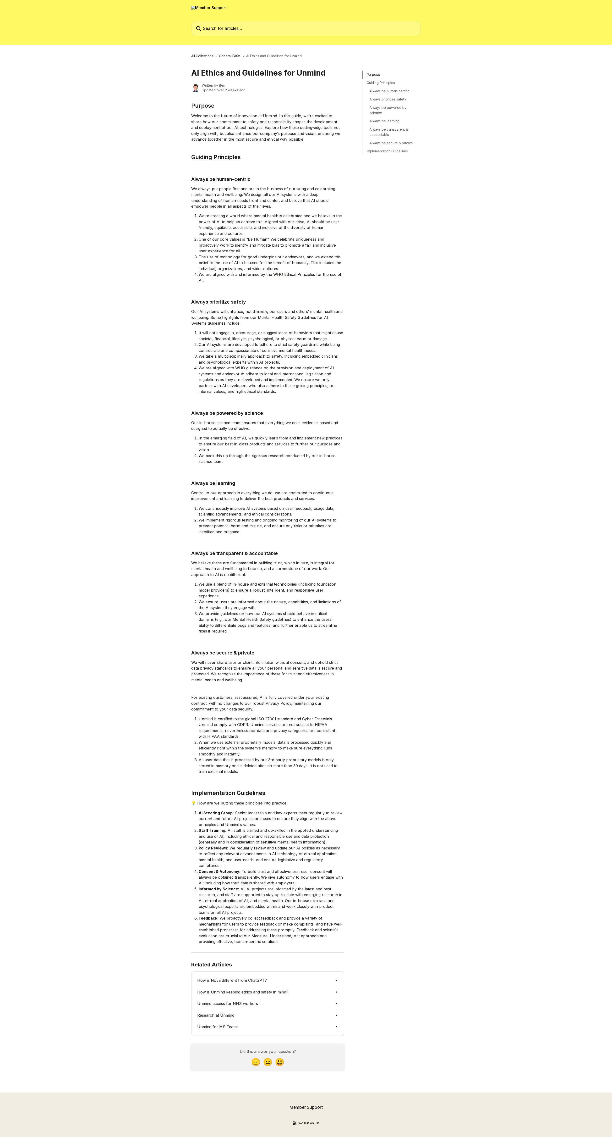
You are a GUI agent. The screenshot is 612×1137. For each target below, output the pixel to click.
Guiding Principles (381, 83)
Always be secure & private (391, 143)
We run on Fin (308, 1123)
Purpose (373, 74)
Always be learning (384, 121)
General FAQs (229, 56)
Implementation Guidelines (387, 151)
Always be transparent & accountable (389, 132)
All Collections (202, 56)
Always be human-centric (389, 91)
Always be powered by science (388, 110)
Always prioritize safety (388, 99)
